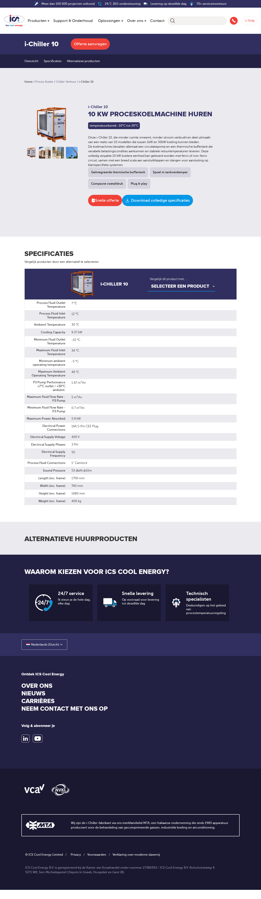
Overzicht (31, 61)
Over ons (135, 21)
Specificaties (53, 61)
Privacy (76, 854)
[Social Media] (25, 739)
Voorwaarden (96, 854)
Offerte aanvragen (90, 44)
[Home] (14, 20)
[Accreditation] (34, 788)
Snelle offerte (107, 200)
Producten (37, 21)
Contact (157, 21)
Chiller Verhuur (66, 81)
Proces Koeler (44, 81)
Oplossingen (109, 21)
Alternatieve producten (83, 61)
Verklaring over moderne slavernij (136, 854)
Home (28, 81)
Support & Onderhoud (73, 21)
